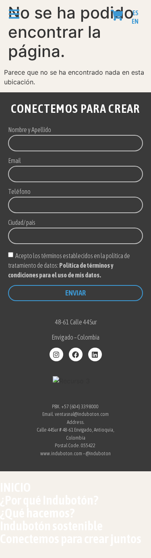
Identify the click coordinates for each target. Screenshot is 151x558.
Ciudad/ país (21, 222)
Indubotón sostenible (51, 525)
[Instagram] (56, 354)
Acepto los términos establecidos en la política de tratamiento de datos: (69, 265)
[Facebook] (76, 354)
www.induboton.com (61, 453)
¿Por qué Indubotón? (49, 500)
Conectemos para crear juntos (70, 538)
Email (14, 160)
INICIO (15, 487)
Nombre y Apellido (29, 129)
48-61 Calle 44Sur (76, 322)
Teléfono (19, 191)
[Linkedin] (95, 354)
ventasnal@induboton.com (82, 414)
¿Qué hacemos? (37, 512)
